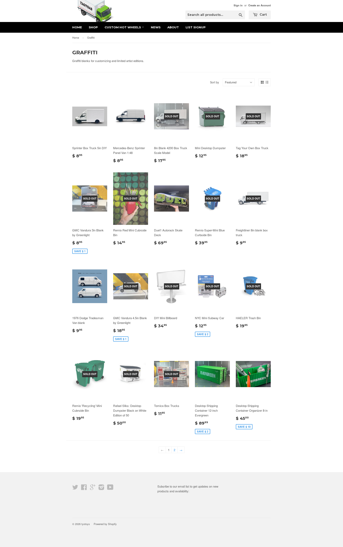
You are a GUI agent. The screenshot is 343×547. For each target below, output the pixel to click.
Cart (263, 14)
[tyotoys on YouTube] (110, 488)
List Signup (196, 27)
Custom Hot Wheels (123, 27)
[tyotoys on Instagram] (101, 488)
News (156, 27)
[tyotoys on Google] (93, 488)
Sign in (238, 5)
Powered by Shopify (105, 524)
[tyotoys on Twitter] (75, 488)
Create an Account (259, 5)
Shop (93, 27)
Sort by (214, 82)
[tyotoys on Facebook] (84, 488)
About (173, 27)
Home (77, 27)
